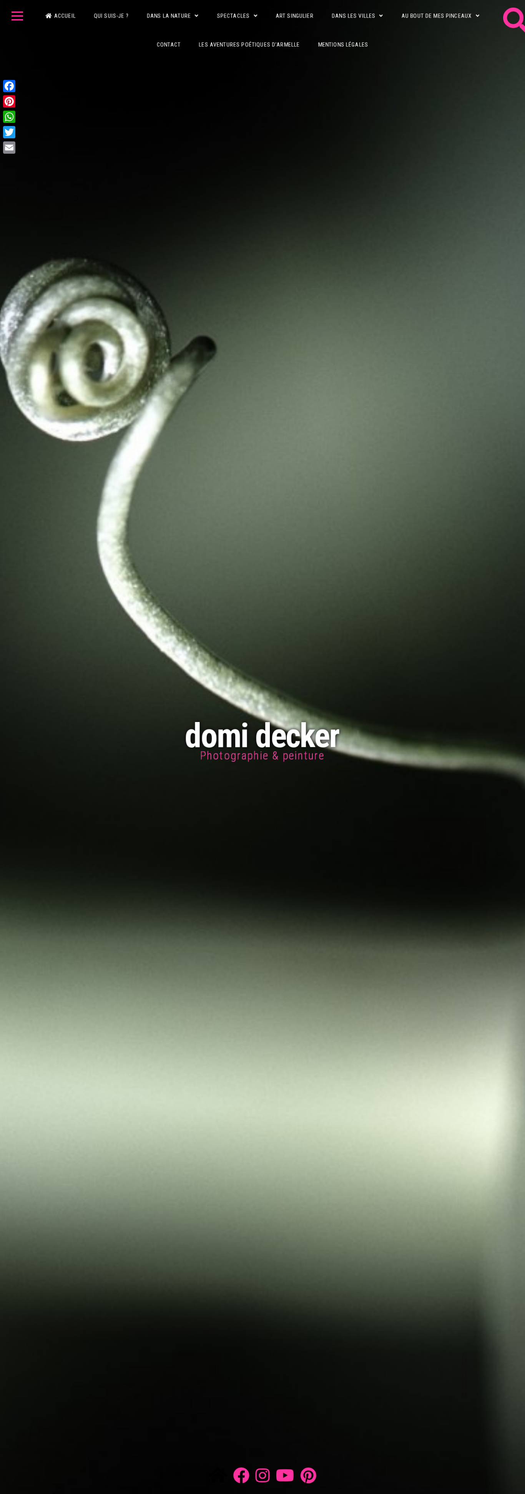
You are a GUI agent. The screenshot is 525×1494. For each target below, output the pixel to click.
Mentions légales (344, 35)
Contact (167, 35)
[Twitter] (9, 132)
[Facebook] (9, 86)
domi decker (262, 735)
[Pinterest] (9, 101)
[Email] (9, 147)
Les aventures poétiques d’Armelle (249, 35)
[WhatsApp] (9, 116)
